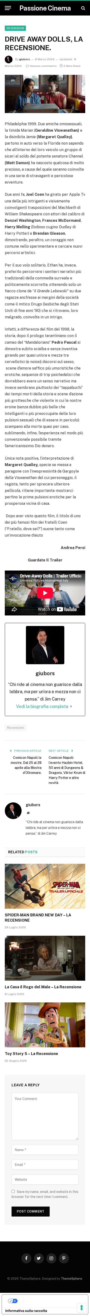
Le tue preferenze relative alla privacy (49, 1301)
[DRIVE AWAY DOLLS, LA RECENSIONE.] (45, 94)
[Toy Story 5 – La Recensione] (45, 1024)
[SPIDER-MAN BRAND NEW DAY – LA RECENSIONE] (45, 886)
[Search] (82, 8)
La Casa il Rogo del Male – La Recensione (43, 987)
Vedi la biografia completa (42, 706)
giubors (24, 59)
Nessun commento (43, 66)
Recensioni (15, 28)
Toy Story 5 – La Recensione (31, 1053)
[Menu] (8, 8)
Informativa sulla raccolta (26, 1311)
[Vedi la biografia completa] (71, 706)
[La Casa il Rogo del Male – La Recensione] (45, 958)
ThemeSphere (71, 1278)
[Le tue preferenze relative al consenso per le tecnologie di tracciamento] (81, 1307)
